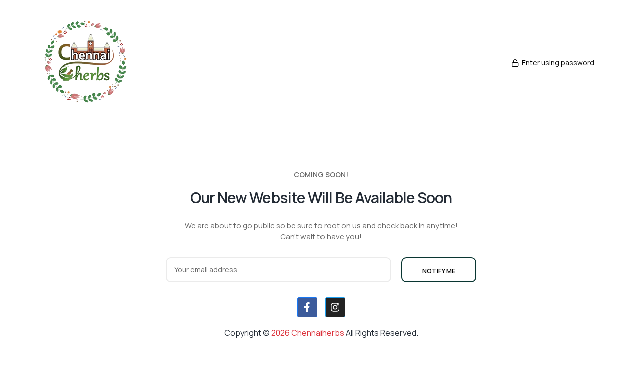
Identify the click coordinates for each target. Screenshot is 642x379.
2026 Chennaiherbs (308, 332)
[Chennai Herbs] (113, 63)
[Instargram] (335, 307)
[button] (553, 62)
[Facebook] (307, 307)
